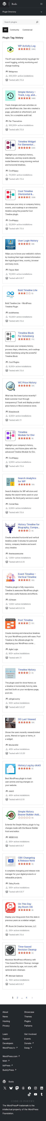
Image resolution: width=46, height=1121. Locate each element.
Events (27, 1038)
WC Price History (27, 382)
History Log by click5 (29, 765)
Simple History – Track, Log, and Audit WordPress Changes (27, 94)
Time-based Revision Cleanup (27, 948)
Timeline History (27, 669)
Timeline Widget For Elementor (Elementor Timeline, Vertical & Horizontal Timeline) (29, 143)
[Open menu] (42, 4)
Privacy (6, 1025)
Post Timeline (25, 620)
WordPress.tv (10, 1047)
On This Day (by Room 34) (25, 905)
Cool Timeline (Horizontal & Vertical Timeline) (27, 193)
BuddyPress (9, 1070)
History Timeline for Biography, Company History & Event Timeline (29, 526)
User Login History (28, 240)
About (5, 1012)
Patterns (28, 1025)
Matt (6, 1061)
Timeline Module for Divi (26, 433)
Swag (28, 1047)
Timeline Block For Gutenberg (26, 334)
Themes (28, 1016)
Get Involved (30, 1034)
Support (6, 1038)
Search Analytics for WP (27, 480)
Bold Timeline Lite (27, 290)
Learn (5, 1034)
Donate (29, 1043)
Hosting (6, 1021)
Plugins (27, 1021)
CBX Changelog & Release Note (26, 859)
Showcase (29, 1012)
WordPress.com (11, 1056)
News (5, 1016)
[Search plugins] (37, 22)
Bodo (11, 1081)
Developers (8, 1043)
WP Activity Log (26, 46)
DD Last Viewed (27, 719)
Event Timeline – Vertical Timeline (27, 575)
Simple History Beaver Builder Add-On (29, 813)
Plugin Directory (9, 12)
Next (32, 997)
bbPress (8, 1065)
